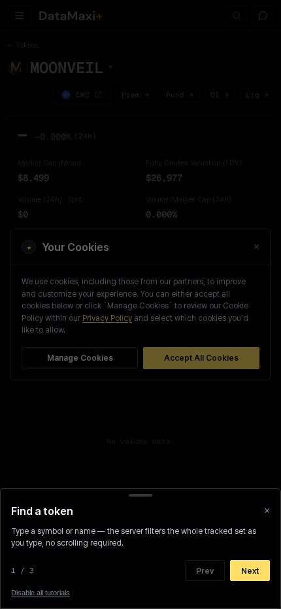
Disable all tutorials (40, 593)
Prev (205, 571)
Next (250, 571)
